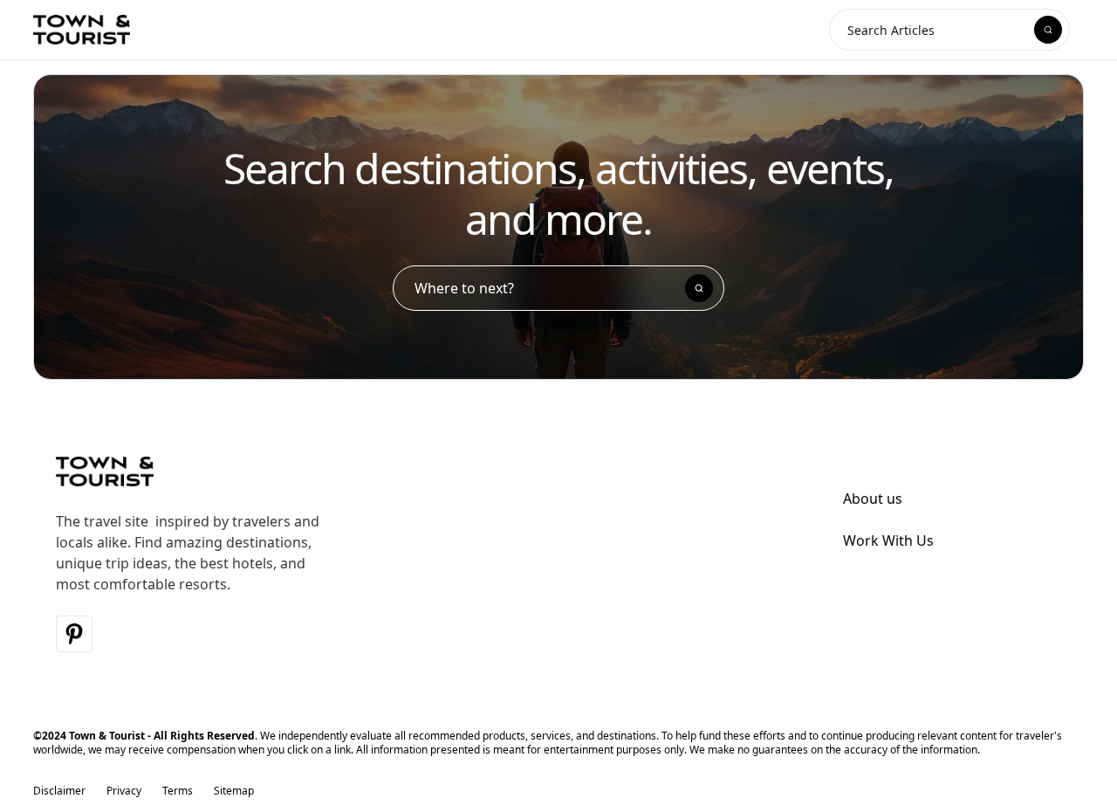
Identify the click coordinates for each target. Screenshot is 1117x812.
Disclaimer (59, 791)
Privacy (123, 791)
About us (872, 498)
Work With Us (888, 540)
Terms (177, 791)
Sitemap (234, 791)
